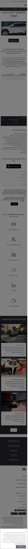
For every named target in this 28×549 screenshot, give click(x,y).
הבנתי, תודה (20, 546)
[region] (13, 538)
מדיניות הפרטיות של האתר (20, 543)
